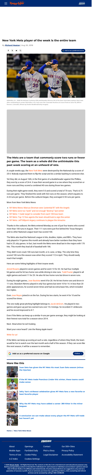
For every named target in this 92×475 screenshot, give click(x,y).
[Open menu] (5, 3)
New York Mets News (22, 431)
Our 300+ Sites (68, 446)
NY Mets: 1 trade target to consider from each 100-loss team (36, 214)
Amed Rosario (13, 269)
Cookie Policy (31, 455)
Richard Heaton (12, 45)
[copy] (20, 50)
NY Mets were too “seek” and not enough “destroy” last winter (36, 211)
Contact (46, 446)
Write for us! (12, 335)
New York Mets (35, 170)
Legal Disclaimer (50, 455)
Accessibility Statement (72, 455)
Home (9, 431)
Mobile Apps (14, 450)
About (12, 446)
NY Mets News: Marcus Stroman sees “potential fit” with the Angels (39, 208)
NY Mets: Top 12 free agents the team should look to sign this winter (39, 217)
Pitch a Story (49, 450)
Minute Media (14, 465)
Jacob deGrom (56, 304)
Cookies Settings (32, 459)
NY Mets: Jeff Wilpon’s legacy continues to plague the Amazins (37, 220)
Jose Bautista (34, 280)
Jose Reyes (17, 295)
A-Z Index (13, 459)
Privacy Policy (68, 450)
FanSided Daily (31, 450)
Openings (29, 446)
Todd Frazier (67, 272)
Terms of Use (15, 455)
